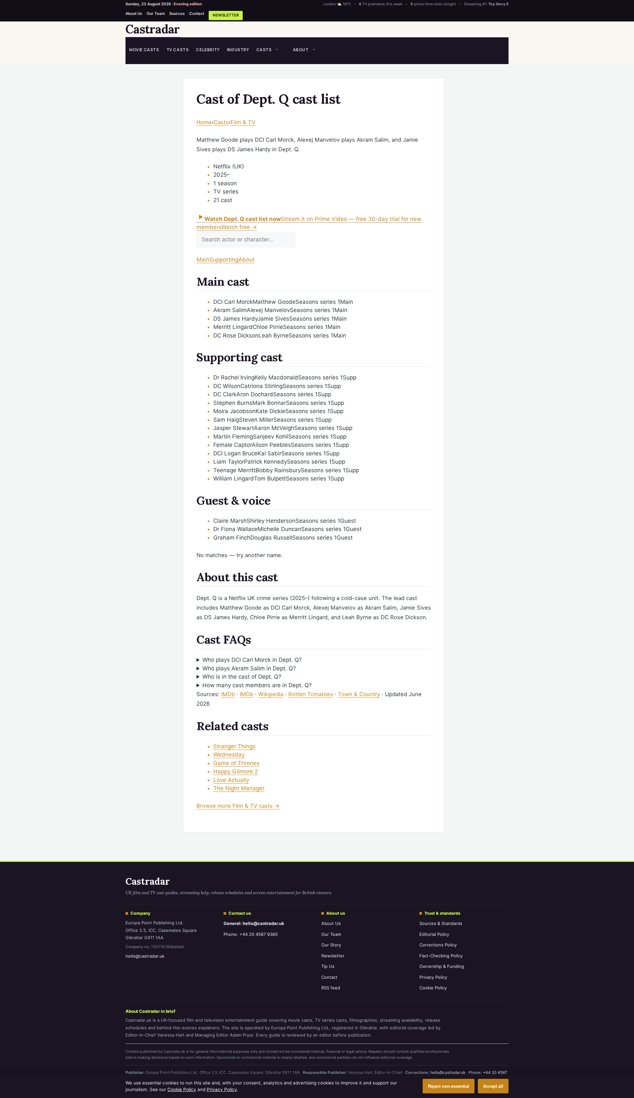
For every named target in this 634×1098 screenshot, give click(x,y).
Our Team (156, 13)
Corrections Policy (438, 944)
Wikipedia (270, 694)
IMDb (228, 694)
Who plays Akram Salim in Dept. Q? (249, 668)
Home (204, 122)
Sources (177, 13)
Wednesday (229, 754)
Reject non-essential (448, 1086)
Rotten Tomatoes (310, 694)
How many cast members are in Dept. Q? (257, 685)
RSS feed (330, 987)
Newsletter (226, 15)
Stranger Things (234, 746)
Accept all (493, 1086)
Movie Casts (144, 50)
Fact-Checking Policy (441, 955)
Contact (196, 13)
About (301, 50)
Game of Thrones (236, 763)
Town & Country (359, 694)
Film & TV (242, 122)
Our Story (331, 944)
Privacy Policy (433, 977)
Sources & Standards (440, 923)
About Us (133, 13)
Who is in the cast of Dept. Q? (241, 676)
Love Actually (231, 780)
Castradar (152, 29)
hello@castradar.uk (144, 956)
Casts (264, 50)
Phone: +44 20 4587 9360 (251, 934)
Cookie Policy (433, 987)
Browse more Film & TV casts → (238, 805)
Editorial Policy (434, 934)
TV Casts (177, 50)
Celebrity (207, 50)
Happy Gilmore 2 (235, 771)
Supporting (223, 259)
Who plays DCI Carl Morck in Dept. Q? (252, 659)
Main (202, 259)
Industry (238, 50)
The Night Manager (238, 788)
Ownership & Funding (441, 966)
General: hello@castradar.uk (254, 923)
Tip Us (328, 966)
